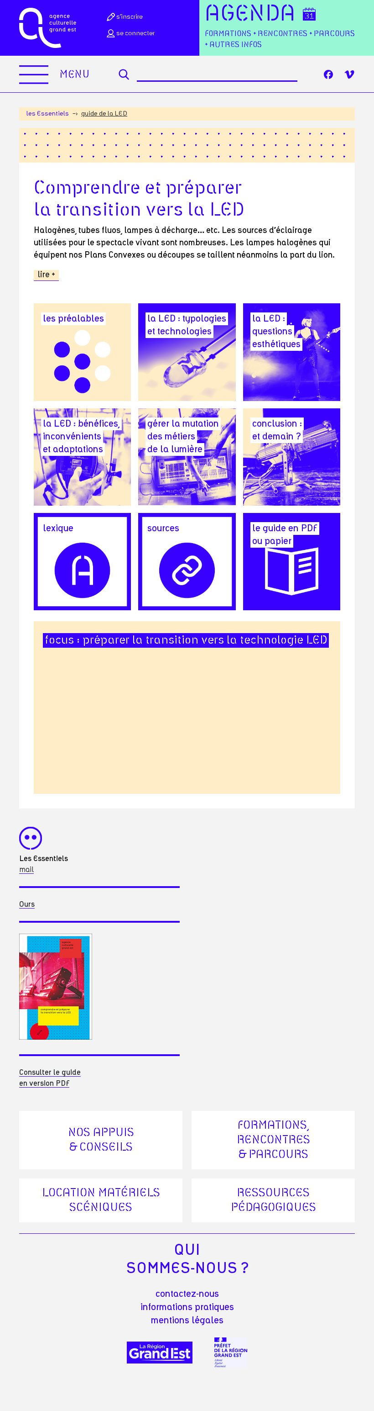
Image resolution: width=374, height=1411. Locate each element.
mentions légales (187, 1320)
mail (26, 869)
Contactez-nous (187, 1294)
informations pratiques (187, 1307)
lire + (46, 275)
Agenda (250, 14)
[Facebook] (328, 74)
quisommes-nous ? (187, 1259)
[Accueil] (47, 28)
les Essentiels (47, 114)
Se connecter (135, 33)
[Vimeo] (349, 74)
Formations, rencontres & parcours (273, 1140)
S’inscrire (129, 17)
